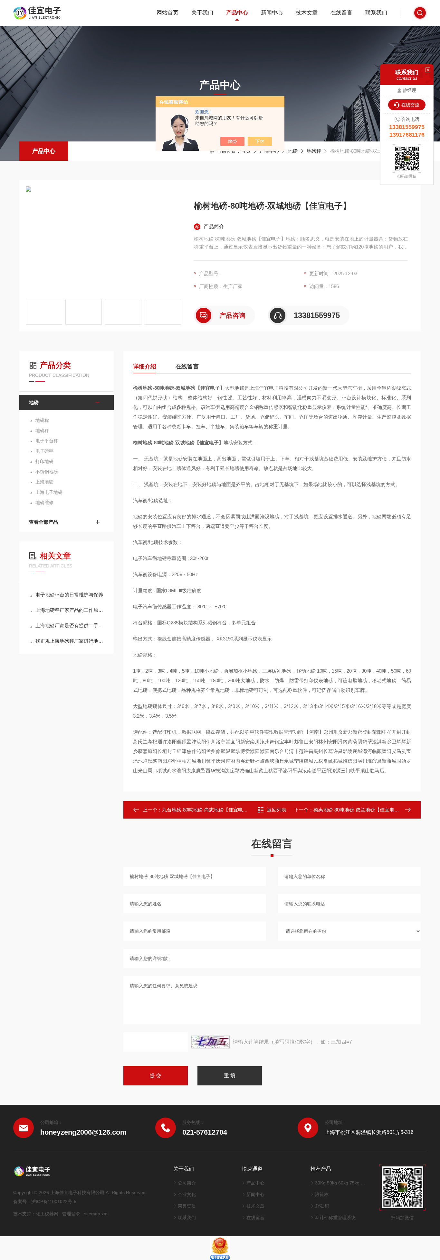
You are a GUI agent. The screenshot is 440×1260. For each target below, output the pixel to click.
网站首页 (167, 13)
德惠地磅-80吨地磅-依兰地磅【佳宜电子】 (358, 809)
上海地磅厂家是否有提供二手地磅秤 (69, 625)
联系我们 (376, 13)
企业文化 (187, 1194)
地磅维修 (44, 502)
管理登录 (71, 1213)
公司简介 (187, 1182)
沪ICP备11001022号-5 (53, 1201)
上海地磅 (44, 482)
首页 (246, 151)
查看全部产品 (43, 522)
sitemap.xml (96, 1213)
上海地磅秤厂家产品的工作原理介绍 (69, 610)
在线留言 (341, 13)
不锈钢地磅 (46, 471)
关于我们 (202, 13)
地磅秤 (314, 151)
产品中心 (237, 13)
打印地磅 (44, 461)
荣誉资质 (187, 1206)
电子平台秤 (46, 440)
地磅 (293, 151)
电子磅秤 (44, 451)
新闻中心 (272, 13)
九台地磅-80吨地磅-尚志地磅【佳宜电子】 (207, 809)
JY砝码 (322, 1206)
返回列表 (276, 809)
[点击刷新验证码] (210, 1042)
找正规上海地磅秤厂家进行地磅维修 (69, 641)
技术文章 (307, 13)
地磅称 (42, 420)
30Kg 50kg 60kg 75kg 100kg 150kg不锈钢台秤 (340, 1182)
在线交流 (410, 104)
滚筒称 (322, 1194)
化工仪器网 (47, 1213)
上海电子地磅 (48, 492)
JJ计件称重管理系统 (335, 1217)
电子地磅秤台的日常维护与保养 (69, 594)
